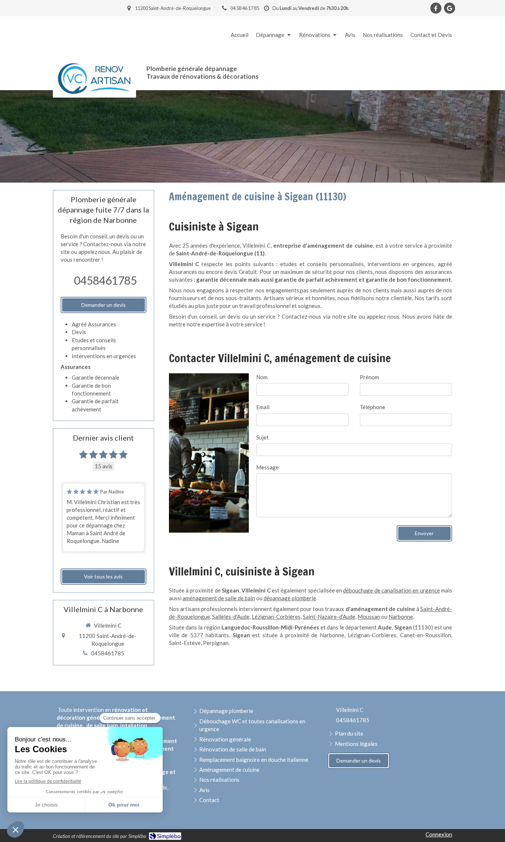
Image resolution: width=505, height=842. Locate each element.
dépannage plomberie (290, 598)
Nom (262, 377)
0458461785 (105, 280)
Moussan (368, 616)
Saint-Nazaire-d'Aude (329, 616)
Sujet (262, 437)
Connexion (439, 834)
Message (267, 467)
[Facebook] (435, 8)
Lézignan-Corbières (276, 616)
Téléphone (372, 407)
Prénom (369, 377)
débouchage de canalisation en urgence (391, 590)
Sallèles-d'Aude (231, 616)
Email (263, 407)
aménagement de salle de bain (219, 598)
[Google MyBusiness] (449, 8)
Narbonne (401, 616)
